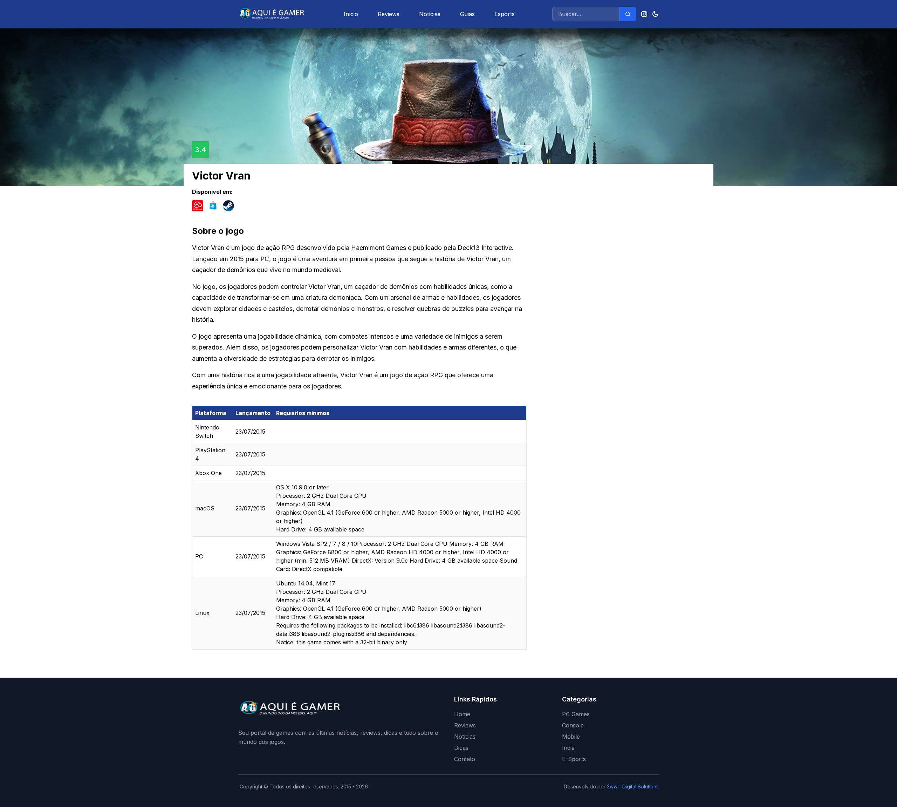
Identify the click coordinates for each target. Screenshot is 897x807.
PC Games (576, 714)
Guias (467, 14)
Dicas (461, 747)
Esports (504, 14)
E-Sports (574, 758)
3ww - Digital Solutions (633, 786)
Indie (568, 747)
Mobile (571, 736)
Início (351, 14)
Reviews (388, 14)
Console (573, 725)
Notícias (429, 14)
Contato (464, 758)
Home (462, 714)
